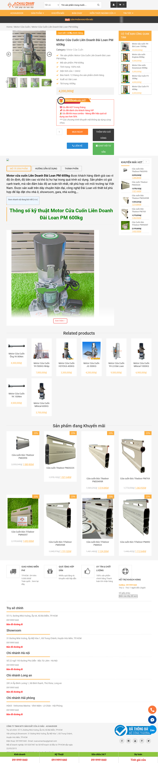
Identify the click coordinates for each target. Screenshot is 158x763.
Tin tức (127, 13)
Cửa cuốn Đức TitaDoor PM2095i (23, 456)
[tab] (18, 168)
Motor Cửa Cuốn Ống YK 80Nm (17, 355)
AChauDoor (16, 13)
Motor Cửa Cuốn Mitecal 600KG (42, 404)
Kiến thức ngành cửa (102, 13)
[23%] (23, 443)
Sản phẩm (36, 13)
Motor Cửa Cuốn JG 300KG (91, 364)
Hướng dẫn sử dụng (46, 168)
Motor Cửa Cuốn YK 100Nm (17, 395)
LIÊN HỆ (78, 145)
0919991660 (19, 759)
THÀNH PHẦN (71, 168)
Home (9, 27)
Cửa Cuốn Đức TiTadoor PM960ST (22, 533)
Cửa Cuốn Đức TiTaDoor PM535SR (60, 543)
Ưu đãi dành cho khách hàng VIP (78, 110)
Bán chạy (77, 13)
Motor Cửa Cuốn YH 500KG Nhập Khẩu (42, 365)
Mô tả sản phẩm (19, 168)
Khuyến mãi (58, 13)
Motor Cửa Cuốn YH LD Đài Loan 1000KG (116, 365)
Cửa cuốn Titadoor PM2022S (60, 468)
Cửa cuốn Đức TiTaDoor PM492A (97, 543)
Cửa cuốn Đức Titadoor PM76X (135, 478)
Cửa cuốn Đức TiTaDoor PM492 (135, 542)
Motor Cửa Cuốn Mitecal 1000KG (141, 364)
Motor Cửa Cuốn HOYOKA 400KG (67, 364)
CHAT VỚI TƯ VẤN (104, 148)
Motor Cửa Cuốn (22, 27)
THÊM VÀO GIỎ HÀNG (103, 135)
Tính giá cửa (138, 759)
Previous (6, 81)
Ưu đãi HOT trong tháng (74, 107)
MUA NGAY (77, 132)
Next (50, 81)
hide (35, 200)
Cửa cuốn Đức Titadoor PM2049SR (98, 480)
